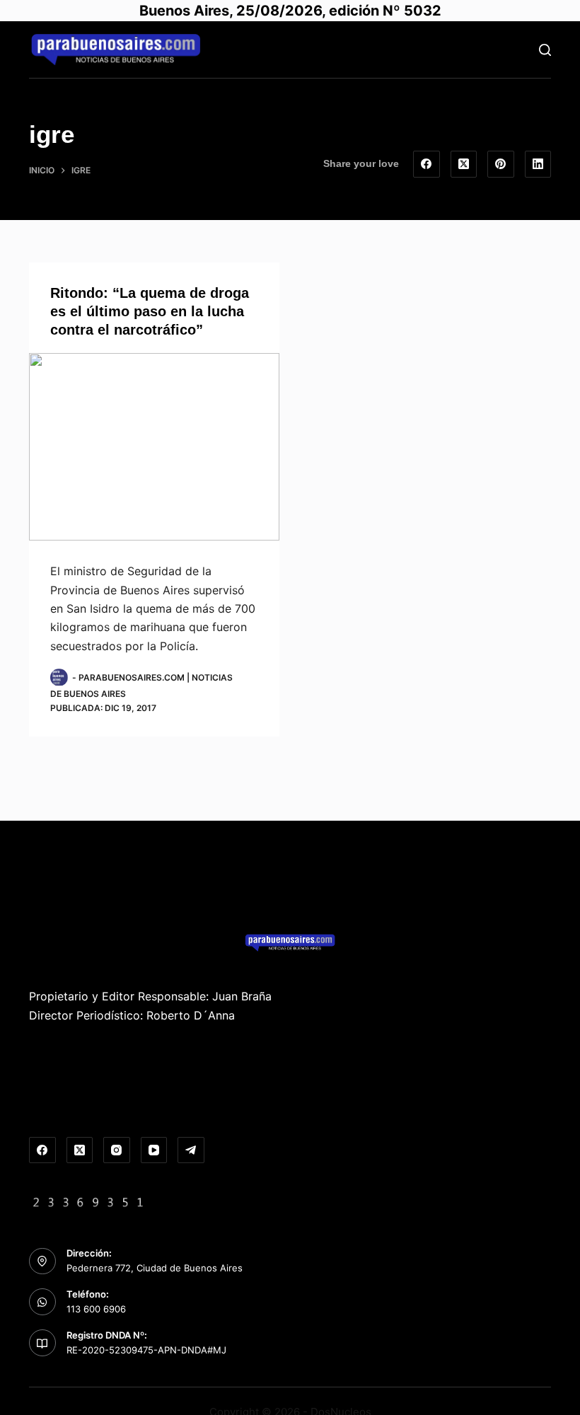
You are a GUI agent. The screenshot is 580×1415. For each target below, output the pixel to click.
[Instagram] (116, 1150)
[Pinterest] (500, 164)
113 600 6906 (96, 1309)
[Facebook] (426, 164)
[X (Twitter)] (464, 164)
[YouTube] (154, 1150)
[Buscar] (545, 50)
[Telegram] (191, 1150)
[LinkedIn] (538, 164)
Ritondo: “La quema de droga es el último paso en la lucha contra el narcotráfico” (149, 311)
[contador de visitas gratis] (88, 1201)
